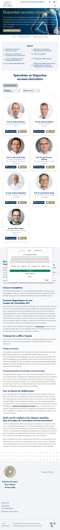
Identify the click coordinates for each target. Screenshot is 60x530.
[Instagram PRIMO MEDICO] (52, 526)
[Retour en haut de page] (57, 527)
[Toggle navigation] (55, 6)
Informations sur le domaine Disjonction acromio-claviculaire (43, 49)
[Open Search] (49, 2)
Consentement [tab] (22, 250)
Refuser (30, 276)
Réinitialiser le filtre (10, 85)
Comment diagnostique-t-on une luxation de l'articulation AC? (14, 59)
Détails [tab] (29, 250)
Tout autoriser (30, 270)
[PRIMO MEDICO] (7, 4)
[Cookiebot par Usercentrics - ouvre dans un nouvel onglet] (45, 280)
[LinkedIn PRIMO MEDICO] (51, 523)
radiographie (40, 326)
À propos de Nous (47, 472)
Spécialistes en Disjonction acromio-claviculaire (13, 49)
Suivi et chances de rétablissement (15, 63)
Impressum (5, 503)
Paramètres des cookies (9, 511)
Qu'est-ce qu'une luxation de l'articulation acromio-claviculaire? (15, 54)
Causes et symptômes (40, 54)
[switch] (29, 266)
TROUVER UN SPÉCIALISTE (12, 30)
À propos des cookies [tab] (37, 250)
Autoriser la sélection (30, 273)
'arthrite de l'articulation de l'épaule (24, 406)
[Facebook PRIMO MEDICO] (54, 523)
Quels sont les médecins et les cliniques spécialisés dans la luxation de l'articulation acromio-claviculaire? (44, 65)
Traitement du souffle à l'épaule (42, 58)
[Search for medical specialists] (54, 265)
